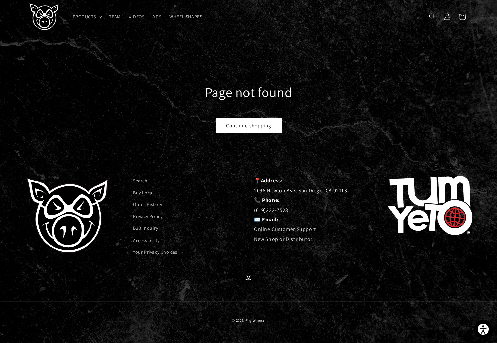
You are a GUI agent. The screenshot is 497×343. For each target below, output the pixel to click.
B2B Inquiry (145, 228)
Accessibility (146, 240)
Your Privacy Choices (155, 252)
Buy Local (143, 193)
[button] (87, 16)
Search (140, 181)
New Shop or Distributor (283, 239)
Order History (147, 205)
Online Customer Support (285, 229)
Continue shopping (248, 125)
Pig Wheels (255, 320)
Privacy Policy (147, 217)
